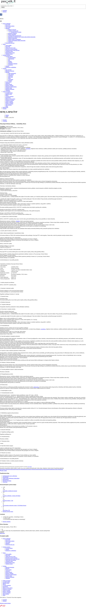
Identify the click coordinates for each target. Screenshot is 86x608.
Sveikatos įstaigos (6, 55)
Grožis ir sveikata (9, 101)
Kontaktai (5, 10)
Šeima (9, 78)
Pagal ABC (7, 24)
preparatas (36, 469)
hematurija (9, 469)
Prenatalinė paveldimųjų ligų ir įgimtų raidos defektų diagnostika (21, 36)
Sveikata (4, 68)
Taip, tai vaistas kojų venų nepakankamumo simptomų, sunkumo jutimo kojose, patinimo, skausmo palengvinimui (25, 530)
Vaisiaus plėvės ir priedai (16, 32)
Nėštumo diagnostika (12, 38)
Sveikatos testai (8, 88)
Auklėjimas (10, 75)
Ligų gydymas (8, 69)
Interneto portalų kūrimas (5, 603)
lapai (25, 469)
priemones (40, 469)
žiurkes (61, 469)
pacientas (28, 469)
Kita (9, 60)
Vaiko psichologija (12, 73)
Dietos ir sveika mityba (10, 98)
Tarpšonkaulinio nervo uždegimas (10, 475)
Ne (2, 529)
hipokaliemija (14, 469)
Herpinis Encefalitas (7, 480)
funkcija (5, 469)
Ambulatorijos (11, 58)
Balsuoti (2, 532)
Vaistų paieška (8, 45)
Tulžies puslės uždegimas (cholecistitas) (11, 478)
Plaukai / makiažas (9, 102)
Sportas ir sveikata (9, 103)
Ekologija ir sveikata (9, 100)
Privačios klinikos (12, 57)
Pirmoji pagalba (8, 84)
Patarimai (10, 80)
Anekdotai (7, 90)
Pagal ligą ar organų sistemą (11, 557)
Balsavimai (2, 533)
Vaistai (4, 44)
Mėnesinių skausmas (9, 71)
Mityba (6, 95)
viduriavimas (36, 387)
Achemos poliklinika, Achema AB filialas (11, 495)
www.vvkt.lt (30, 466)
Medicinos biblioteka (9, 89)
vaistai (58, 469)
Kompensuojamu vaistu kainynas (12, 50)
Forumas (4, 108)
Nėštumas (7, 28)
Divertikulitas (5, 477)
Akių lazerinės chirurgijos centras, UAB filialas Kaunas (14, 505)
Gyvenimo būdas (9, 92)
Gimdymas (10, 41)
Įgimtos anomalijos (12, 34)
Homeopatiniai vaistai (10, 52)
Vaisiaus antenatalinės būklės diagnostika (16, 40)
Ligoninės (10, 62)
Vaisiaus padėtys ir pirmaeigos (14, 39)
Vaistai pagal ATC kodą (10, 47)
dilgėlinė (18, 221)
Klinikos (10, 61)
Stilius (6, 106)
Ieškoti (3, 7)
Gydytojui (5, 121)
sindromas (49, 469)
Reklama (4, 11)
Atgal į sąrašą (4, 470)
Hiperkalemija (6, 479)
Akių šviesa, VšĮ (6, 510)
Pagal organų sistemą (9, 26)
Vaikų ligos (10, 77)
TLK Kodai (7, 27)
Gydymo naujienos (9, 96)
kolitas (23, 469)
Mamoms (7, 72)
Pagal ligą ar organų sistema (11, 49)
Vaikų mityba (11, 74)
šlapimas (53, 469)
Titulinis (7, 115)
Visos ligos (5, 482)
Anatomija (7, 83)
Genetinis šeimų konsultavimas (14, 35)
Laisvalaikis (10, 79)
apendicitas (28, 148)
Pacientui (5, 119)
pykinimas (44, 469)
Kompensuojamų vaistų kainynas (12, 559)
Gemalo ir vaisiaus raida (13, 30)
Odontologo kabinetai (12, 63)
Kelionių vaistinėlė (9, 85)
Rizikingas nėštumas (12, 33)
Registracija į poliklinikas (10, 67)
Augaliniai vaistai (9, 51)
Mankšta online (8, 94)
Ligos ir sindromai (6, 23)
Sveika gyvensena (6, 91)
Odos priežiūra (8, 105)
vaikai (56, 469)
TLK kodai (7, 542)
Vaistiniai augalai (9, 53)
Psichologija (8, 97)
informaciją (19, 469)
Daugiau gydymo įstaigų (8, 511)
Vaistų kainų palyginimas (10, 560)
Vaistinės (7, 66)
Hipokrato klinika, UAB (8, 500)
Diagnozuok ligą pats (9, 43)
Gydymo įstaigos (9, 56)
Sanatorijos (10, 64)
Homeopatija (5, 107)
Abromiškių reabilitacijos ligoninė (10, 490)
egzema (1, 469)
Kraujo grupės (8, 81)
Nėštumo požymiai (12, 29)
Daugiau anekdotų (6, 521)
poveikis (32, 469)
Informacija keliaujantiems (11, 86)
